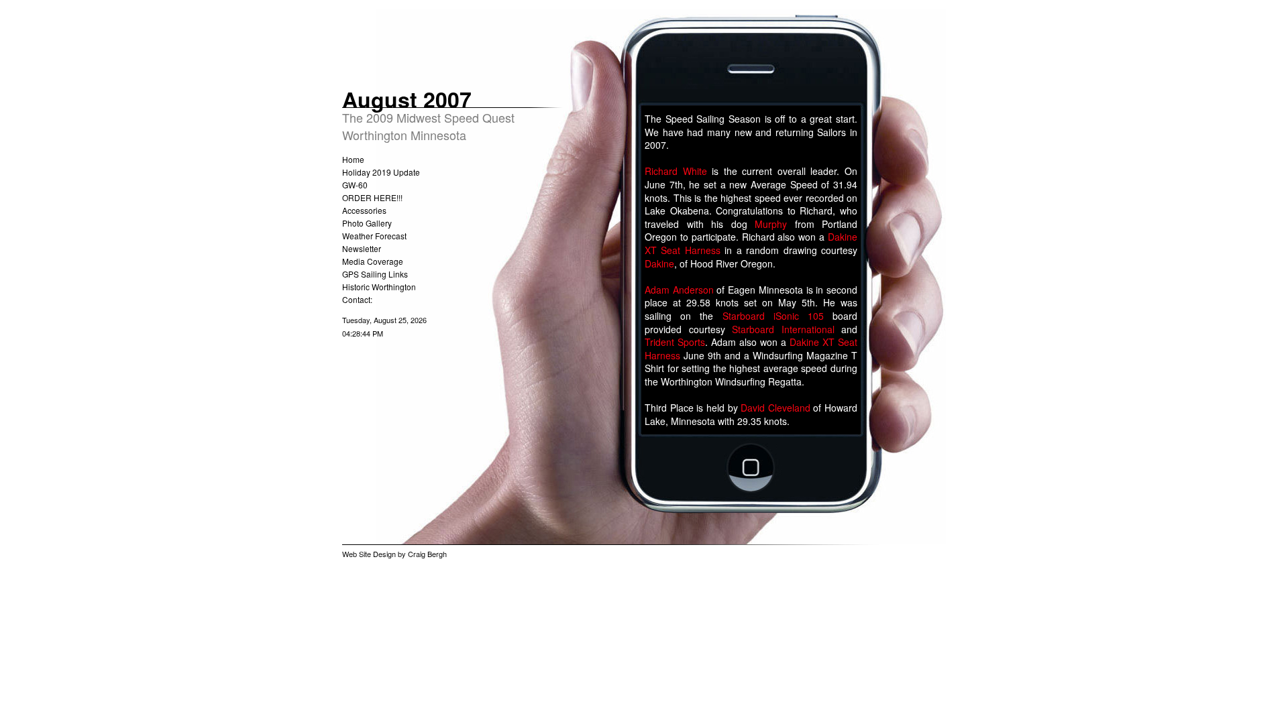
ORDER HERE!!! (372, 197)
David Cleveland (775, 407)
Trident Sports (675, 342)
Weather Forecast (374, 235)
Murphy (771, 224)
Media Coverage (372, 261)
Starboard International (783, 329)
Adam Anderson (679, 289)
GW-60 (355, 184)
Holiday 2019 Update (381, 172)
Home (353, 159)
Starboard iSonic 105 (773, 315)
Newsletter (361, 248)
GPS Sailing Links (375, 274)
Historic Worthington (379, 286)
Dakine (659, 263)
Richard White (676, 171)
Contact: (357, 299)
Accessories (364, 210)
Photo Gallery (367, 223)
